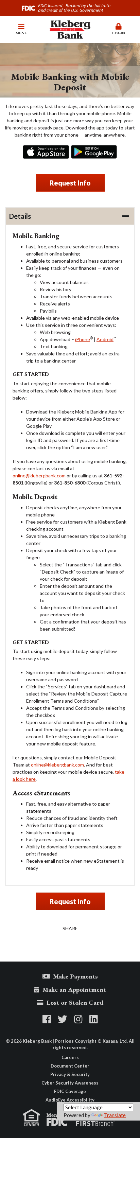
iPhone (46, 152)
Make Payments (75, 976)
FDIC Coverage (70, 1091)
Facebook (46, 1019)
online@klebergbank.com (39, 475)
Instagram (78, 1019)
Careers (70, 1057)
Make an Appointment (74, 989)
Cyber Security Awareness (70, 1083)
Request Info (70, 183)
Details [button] (20, 216)
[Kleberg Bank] (70, 29)
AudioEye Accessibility (70, 1100)
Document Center (70, 1066)
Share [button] (70, 928)
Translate (115, 1115)
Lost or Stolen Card (75, 1002)
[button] (21, 29)
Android (94, 152)
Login (118, 33)
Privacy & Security (70, 1074)
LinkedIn (93, 1019)
